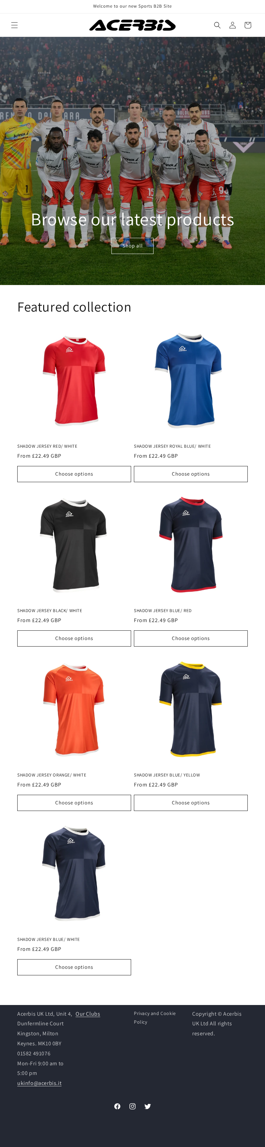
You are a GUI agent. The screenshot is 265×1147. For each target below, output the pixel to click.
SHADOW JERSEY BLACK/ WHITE (49, 610)
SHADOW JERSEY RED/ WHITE (47, 446)
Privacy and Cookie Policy (155, 1017)
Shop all (132, 246)
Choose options (74, 473)
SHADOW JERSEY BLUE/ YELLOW (167, 775)
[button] (14, 25)
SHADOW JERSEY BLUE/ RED (163, 610)
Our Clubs (88, 1013)
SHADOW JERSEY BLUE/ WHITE (48, 939)
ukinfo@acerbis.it (39, 1083)
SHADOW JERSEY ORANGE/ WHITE (51, 775)
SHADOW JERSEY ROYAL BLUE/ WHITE (172, 446)
